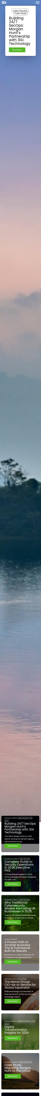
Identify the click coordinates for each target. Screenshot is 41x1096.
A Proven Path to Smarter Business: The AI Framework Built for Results (17, 946)
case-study (20, 13)
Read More (17, 49)
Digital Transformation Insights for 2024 (17, 1029)
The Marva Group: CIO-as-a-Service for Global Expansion (20, 984)
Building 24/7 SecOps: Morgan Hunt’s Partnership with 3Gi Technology (19, 31)
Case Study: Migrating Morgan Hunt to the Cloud (18, 1068)
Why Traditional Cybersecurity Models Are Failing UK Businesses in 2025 (20, 907)
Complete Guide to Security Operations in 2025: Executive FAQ (19, 866)
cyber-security (20, 10)
